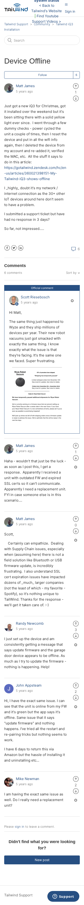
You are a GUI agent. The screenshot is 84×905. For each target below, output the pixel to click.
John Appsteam (29, 685)
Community (42, 24)
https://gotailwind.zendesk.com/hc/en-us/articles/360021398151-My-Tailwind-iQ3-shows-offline (35, 173)
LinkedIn (21, 248)
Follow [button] (42, 75)
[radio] (76, 86)
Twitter (14, 248)
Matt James (25, 86)
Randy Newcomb (30, 623)
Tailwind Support (16, 24)
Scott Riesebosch (35, 297)
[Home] (17, 10)
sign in (19, 826)
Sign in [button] (70, 11)
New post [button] (42, 860)
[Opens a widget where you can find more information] (63, 897)
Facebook (7, 248)
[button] (66, 4)
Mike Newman (27, 779)
